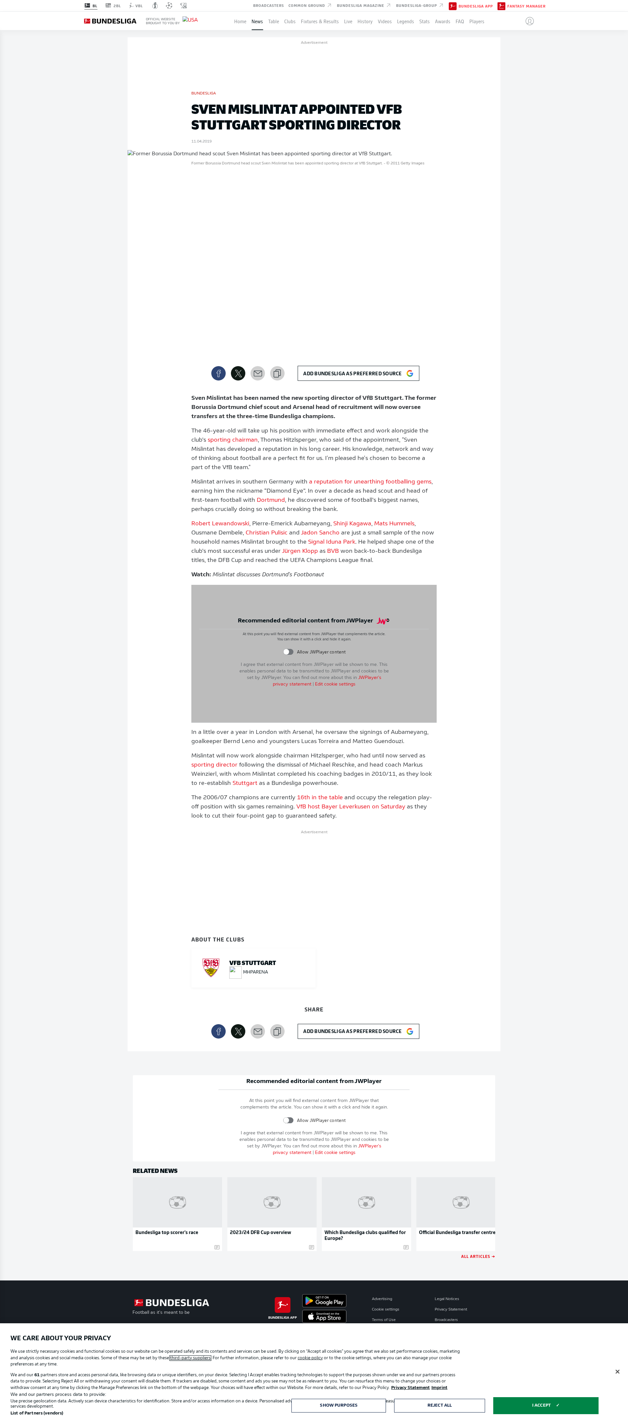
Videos (385, 21)
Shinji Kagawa (352, 524)
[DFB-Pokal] (155, 5)
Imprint (439, 1388)
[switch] (288, 652)
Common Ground (307, 5)
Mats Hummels (394, 524)
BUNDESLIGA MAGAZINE (361, 5)
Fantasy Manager (526, 5)
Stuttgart (245, 784)
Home (240, 21)
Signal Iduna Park (331, 542)
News (257, 21)
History (365, 21)
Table (273, 21)
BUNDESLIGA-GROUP (417, 5)
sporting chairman (233, 440)
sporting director (214, 765)
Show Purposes (339, 1405)
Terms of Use (384, 1320)
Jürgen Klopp (300, 551)
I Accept (541, 1405)
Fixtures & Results (320, 21)
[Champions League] (169, 5)
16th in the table (320, 798)
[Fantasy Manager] (501, 5)
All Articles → (478, 1256)
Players (476, 21)
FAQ (460, 21)
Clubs (290, 21)
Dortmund (271, 500)
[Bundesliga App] (453, 5)
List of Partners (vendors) (36, 1413)
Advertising (382, 1299)
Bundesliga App (476, 5)
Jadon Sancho (320, 533)
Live (348, 21)
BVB (333, 551)
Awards (442, 21)
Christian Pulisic (267, 533)
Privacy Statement (451, 1310)
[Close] (617, 1371)
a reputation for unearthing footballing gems (370, 482)
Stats (424, 21)
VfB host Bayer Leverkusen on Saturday (350, 807)
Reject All (439, 1405)
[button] (527, 21)
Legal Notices (447, 1299)
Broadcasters (268, 5)
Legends (405, 21)
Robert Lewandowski (220, 524)
